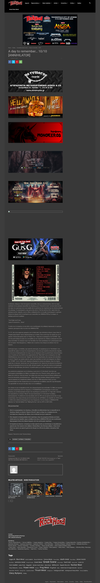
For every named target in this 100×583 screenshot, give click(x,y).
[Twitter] (13, 61)
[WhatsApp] (20, 61)
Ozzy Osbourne (13, 568)
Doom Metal (72, 559)
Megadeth (29, 565)
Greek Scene (49, 562)
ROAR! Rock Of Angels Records (69, 568)
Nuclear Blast (76, 565)
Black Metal (20, 559)
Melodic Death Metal (38, 565)
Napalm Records (65, 565)
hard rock (67, 562)
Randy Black (27, 439)
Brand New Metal (14, 9)
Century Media (48, 559)
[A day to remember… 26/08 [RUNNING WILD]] (35, 489)
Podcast (20, 568)
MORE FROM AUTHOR (31, 480)
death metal (64, 559)
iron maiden (13, 565)
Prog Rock (53, 568)
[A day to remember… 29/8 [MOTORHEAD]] (16, 489)
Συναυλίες (64, 3)
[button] (90, 3)
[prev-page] (9, 501)
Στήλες (72, 3)
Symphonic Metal (30, 570)
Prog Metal (44, 567)
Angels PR (12, 559)
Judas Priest (22, 565)
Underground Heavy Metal (72, 570)
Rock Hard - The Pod (14, 570)
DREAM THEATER (81, 559)
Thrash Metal (40, 570)
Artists (55, 3)
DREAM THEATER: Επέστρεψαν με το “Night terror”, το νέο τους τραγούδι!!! (48, 459)
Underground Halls (59, 570)
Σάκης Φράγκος (15, 573)
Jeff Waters (21, 439)
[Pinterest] (17, 61)
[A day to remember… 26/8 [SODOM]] (54, 489)
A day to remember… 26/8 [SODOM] (54, 496)
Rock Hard (80, 567)
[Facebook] (9, 61)
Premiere (37, 567)
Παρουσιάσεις (35, 3)
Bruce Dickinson (38, 559)
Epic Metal (11, 562)
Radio (58, 568)
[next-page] (12, 501)
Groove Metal (60, 562)
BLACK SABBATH (29, 559)
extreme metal (20, 562)
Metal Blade (48, 565)
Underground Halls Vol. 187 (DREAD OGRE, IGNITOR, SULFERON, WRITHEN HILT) (19, 459)
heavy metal (74, 562)
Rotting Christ (22, 570)
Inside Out (81, 562)
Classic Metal (56, 559)
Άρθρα (79, 3)
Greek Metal (38, 562)
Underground (50, 570)
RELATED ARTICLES (15, 480)
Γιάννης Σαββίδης (84, 570)
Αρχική (27, 3)
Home (9, 47)
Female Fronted (29, 562)
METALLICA (55, 565)
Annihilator (15, 439)
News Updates (46, 3)
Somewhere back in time (22, 47)
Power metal (29, 567)
